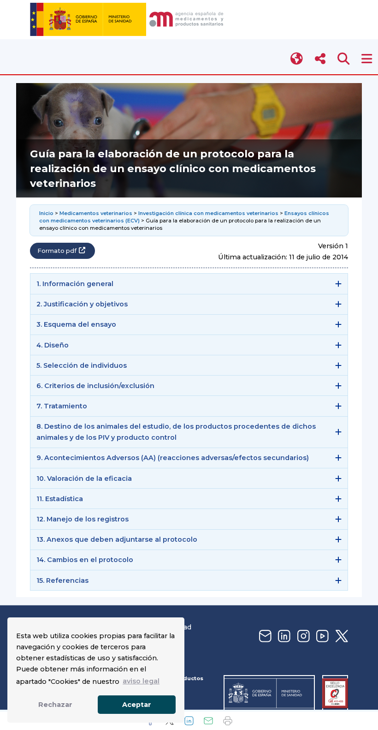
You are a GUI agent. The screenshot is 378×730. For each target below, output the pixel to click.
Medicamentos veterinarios (95, 213)
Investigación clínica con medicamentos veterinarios (208, 213)
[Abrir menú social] (320, 59)
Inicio (47, 213)
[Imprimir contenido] (228, 721)
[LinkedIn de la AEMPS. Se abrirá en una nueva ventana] (283, 637)
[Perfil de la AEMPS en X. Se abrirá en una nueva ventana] (340, 637)
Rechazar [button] (55, 704)
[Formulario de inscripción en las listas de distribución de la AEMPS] (264, 637)
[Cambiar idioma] (297, 59)
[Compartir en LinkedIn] (189, 721)
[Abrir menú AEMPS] (366, 59)
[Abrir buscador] (343, 59)
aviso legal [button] (141, 681)
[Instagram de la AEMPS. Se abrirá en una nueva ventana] (302, 637)
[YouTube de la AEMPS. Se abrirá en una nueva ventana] (321, 637)
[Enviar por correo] (208, 721)
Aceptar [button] (136, 704)
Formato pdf (57, 250)
